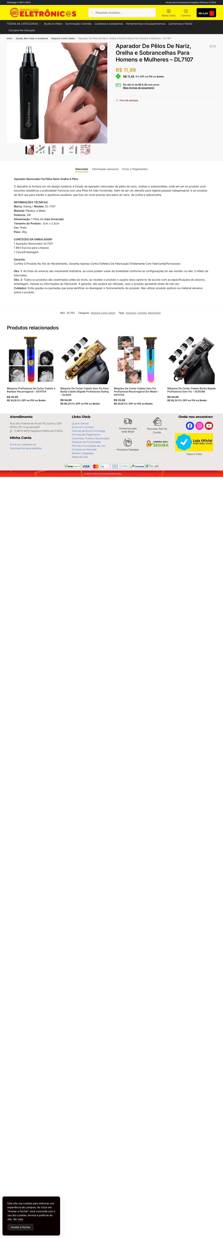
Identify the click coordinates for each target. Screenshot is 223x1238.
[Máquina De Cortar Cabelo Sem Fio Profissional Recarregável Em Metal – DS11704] (138, 360)
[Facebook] (190, 426)
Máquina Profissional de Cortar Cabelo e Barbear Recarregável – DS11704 (31, 390)
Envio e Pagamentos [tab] (135, 169)
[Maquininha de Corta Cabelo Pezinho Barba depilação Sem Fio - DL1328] (211, 46)
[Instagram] (199, 426)
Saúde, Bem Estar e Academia (32, 38)
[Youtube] (209, 426)
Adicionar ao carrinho (30, 406)
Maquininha (154, 312)
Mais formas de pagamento (138, 88)
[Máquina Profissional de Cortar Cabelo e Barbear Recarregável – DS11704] (31, 360)
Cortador (142, 312)
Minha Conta (168, 15)
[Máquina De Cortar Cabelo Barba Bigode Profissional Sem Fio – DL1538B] (191, 360)
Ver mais (18, 1219)
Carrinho (185, 15)
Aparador (131, 312)
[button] (102, 47)
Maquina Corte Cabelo (63, 38)
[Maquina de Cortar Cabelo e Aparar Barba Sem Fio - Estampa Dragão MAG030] (214, 46)
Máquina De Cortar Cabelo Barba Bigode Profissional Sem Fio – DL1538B (191, 390)
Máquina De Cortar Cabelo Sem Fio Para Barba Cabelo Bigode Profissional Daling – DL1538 (84, 391)
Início (9, 38)
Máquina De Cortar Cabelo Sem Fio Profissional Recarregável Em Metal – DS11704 (136, 391)
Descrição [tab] (81, 169)
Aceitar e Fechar (20, 1227)
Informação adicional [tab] (105, 169)
